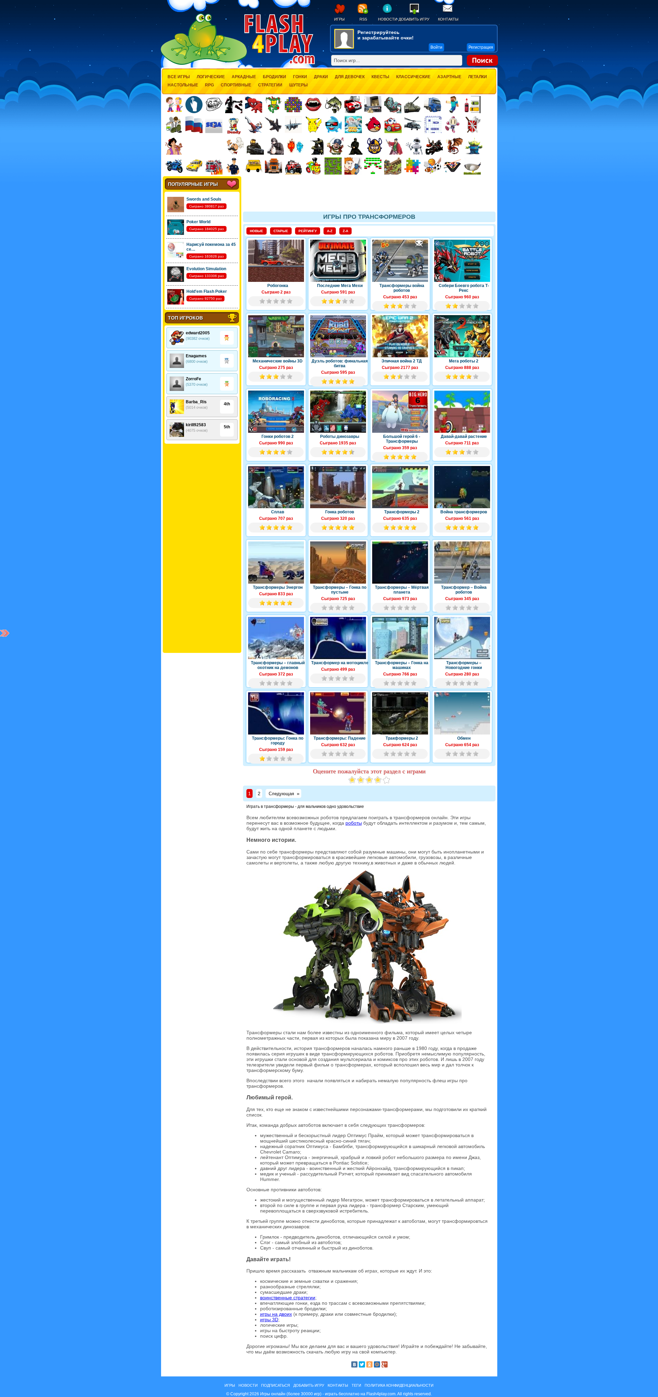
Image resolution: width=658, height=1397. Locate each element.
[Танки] (412, 104)
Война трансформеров (463, 512)
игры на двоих (276, 1314)
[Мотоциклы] (174, 166)
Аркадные (244, 76)
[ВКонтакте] (354, 1364)
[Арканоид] (372, 166)
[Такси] (194, 166)
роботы (353, 823)
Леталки (477, 76)
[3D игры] (333, 124)
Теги (356, 1385)
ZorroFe (193, 379)
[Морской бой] (432, 124)
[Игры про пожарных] (213, 166)
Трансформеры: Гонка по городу (277, 740)
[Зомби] (392, 104)
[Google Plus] (384, 1364)
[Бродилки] (333, 166)
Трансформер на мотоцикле (339, 662)
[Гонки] (353, 104)
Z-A (345, 231)
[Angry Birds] (373, 124)
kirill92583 (196, 424)
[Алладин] (174, 146)
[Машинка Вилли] (393, 124)
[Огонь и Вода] (295, 146)
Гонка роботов (339, 512)
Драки (321, 76)
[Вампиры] (313, 104)
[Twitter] (362, 1364)
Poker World (198, 221)
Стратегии (270, 85)
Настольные (183, 85)
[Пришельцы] (474, 146)
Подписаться (275, 1385)
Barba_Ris (196, 401)
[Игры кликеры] (194, 104)
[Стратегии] (472, 124)
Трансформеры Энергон (278, 587)
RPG (209, 85)
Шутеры (298, 85)
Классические (413, 76)
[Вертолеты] (413, 124)
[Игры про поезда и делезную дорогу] (313, 166)
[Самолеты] (293, 124)
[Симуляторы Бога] (353, 124)
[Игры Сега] (213, 125)
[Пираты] (334, 146)
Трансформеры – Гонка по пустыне (339, 590)
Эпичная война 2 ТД (401, 361)
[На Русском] (194, 124)
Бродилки (274, 76)
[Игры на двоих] (174, 104)
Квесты (380, 76)
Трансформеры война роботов (401, 288)
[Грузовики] (432, 104)
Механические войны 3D (278, 361)
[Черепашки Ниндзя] (273, 104)
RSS (363, 19)
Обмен (464, 738)
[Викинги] (374, 146)
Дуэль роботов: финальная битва (340, 363)
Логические (211, 76)
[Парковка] (472, 104)
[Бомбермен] (452, 124)
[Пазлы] (412, 166)
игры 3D (269, 1319)
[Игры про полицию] (233, 166)
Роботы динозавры (339, 436)
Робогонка (277, 285)
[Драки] (253, 124)
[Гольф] (472, 166)
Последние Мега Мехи (340, 285)
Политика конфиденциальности (399, 1385)
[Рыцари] (434, 146)
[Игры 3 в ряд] (293, 104)
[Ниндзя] (354, 146)
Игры (339, 19)
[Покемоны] (313, 124)
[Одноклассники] (369, 1364)
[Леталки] (273, 124)
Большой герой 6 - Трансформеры (401, 439)
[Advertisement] (202, 548)
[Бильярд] (452, 166)
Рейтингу (307, 231)
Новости (387, 19)
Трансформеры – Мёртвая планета (402, 590)
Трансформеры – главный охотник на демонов (278, 665)
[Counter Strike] (315, 146)
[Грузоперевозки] (372, 104)
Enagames (196, 356)
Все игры (179, 76)
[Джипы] (293, 166)
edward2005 (198, 333)
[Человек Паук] (253, 104)
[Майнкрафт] (452, 104)
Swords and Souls (203, 199)
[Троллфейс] (213, 104)
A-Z (329, 231)
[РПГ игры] (353, 166)
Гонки (300, 76)
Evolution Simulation (206, 268)
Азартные (449, 76)
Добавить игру (414, 19)
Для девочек (350, 76)
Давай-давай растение (464, 436)
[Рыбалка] (333, 104)
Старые (280, 231)
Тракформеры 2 (402, 738)
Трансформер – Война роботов (464, 590)
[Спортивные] (432, 166)
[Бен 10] (174, 124)
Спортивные (236, 85)
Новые (256, 231)
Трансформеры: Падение (340, 738)
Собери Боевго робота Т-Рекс (464, 288)
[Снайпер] (275, 146)
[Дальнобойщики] (273, 166)
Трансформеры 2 (401, 512)
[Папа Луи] (235, 146)
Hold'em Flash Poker (206, 291)
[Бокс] (233, 104)
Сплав (277, 512)
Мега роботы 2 (463, 361)
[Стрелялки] (255, 146)
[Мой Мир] (377, 1364)
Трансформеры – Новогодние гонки (464, 665)
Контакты (448, 19)
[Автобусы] (253, 166)
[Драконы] (454, 146)
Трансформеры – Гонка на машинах (401, 665)
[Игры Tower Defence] (392, 166)
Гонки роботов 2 (277, 436)
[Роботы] (414, 146)
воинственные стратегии (287, 1297)
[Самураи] (394, 146)
